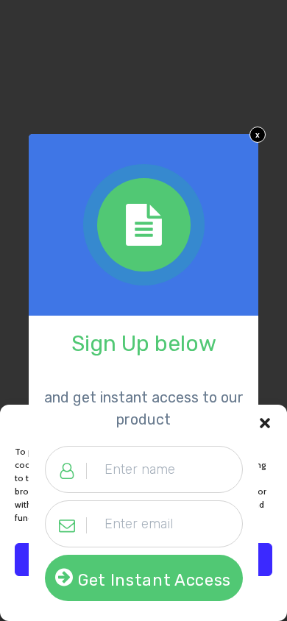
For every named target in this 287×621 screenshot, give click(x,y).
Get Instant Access (154, 580)
